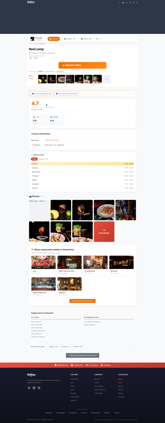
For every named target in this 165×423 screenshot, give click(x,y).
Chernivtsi (36, 43)
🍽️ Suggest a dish (52, 346)
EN (123, 2)
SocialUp (116, 412)
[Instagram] (34, 388)
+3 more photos (104, 231)
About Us (97, 379)
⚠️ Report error (65, 346)
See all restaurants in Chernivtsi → (82, 301)
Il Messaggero (60, 412)
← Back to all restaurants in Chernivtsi (82, 355)
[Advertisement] (82, 18)
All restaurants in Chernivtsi (92, 321)
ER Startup (107, 412)
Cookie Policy (98, 393)
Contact (96, 382)
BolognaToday (95, 412)
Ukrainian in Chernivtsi (38, 337)
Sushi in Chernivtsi (36, 327)
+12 (107, 79)
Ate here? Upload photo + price (43, 93)
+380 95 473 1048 (51, 140)
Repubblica (49, 412)
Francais (120, 389)
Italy (72, 382)
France (73, 386)
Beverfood (84, 412)
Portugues (121, 397)
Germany (73, 393)
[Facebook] (29, 388)
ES (126, 2)
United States (75, 397)
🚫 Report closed (77, 346)
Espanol (120, 386)
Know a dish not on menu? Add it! (67, 93)
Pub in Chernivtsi (36, 333)
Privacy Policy (98, 386)
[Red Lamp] (33, 79)
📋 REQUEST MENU (71, 65)
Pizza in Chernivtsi (36, 324)
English (120, 382)
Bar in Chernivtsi (36, 321)
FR (130, 2)
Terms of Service (99, 389)
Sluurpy (73, 400)
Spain (72, 389)
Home (30, 43)
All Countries (74, 379)
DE (133, 2)
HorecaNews (73, 412)
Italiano (120, 379)
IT (119, 2)
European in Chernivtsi (38, 331)
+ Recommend (59, 71)
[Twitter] (39, 388)
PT (137, 2)
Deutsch (120, 393)
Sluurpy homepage (89, 324)
